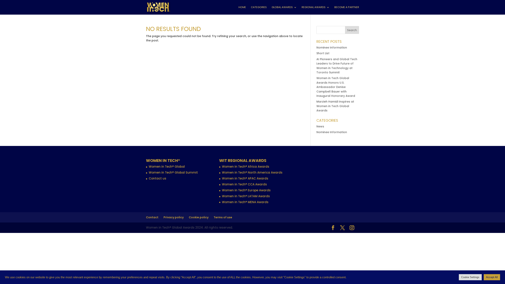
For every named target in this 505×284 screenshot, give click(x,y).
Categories (259, 7)
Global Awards (282, 7)
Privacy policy (174, 217)
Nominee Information (331, 48)
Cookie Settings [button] (470, 277)
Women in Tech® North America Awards (252, 172)
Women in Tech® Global (167, 166)
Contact (152, 217)
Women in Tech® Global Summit (173, 172)
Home (242, 7)
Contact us (157, 178)
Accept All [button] (492, 277)
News (320, 126)
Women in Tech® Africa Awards (245, 166)
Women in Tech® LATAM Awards (246, 196)
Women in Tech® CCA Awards (244, 184)
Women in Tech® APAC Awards (245, 178)
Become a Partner (346, 7)
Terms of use (223, 217)
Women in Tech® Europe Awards (246, 190)
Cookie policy (199, 217)
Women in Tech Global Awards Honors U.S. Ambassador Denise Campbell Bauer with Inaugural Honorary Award (335, 87)
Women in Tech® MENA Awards (245, 202)
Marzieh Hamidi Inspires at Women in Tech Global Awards (335, 106)
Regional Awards (313, 7)
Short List (322, 53)
